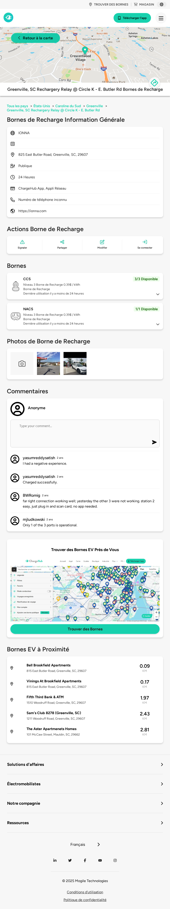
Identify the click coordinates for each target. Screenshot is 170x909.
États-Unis (41, 106)
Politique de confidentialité (85, 900)
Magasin (146, 4)
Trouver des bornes (111, 4)
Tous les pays (17, 106)
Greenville (94, 106)
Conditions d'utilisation (85, 892)
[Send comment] (154, 442)
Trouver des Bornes (85, 629)
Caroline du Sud (68, 106)
